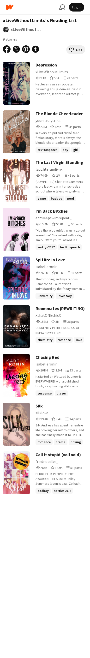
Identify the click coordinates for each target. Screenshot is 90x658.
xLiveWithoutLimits (29, 29)
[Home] (30, 7)
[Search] (62, 7)
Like (79, 50)
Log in (76, 7)
